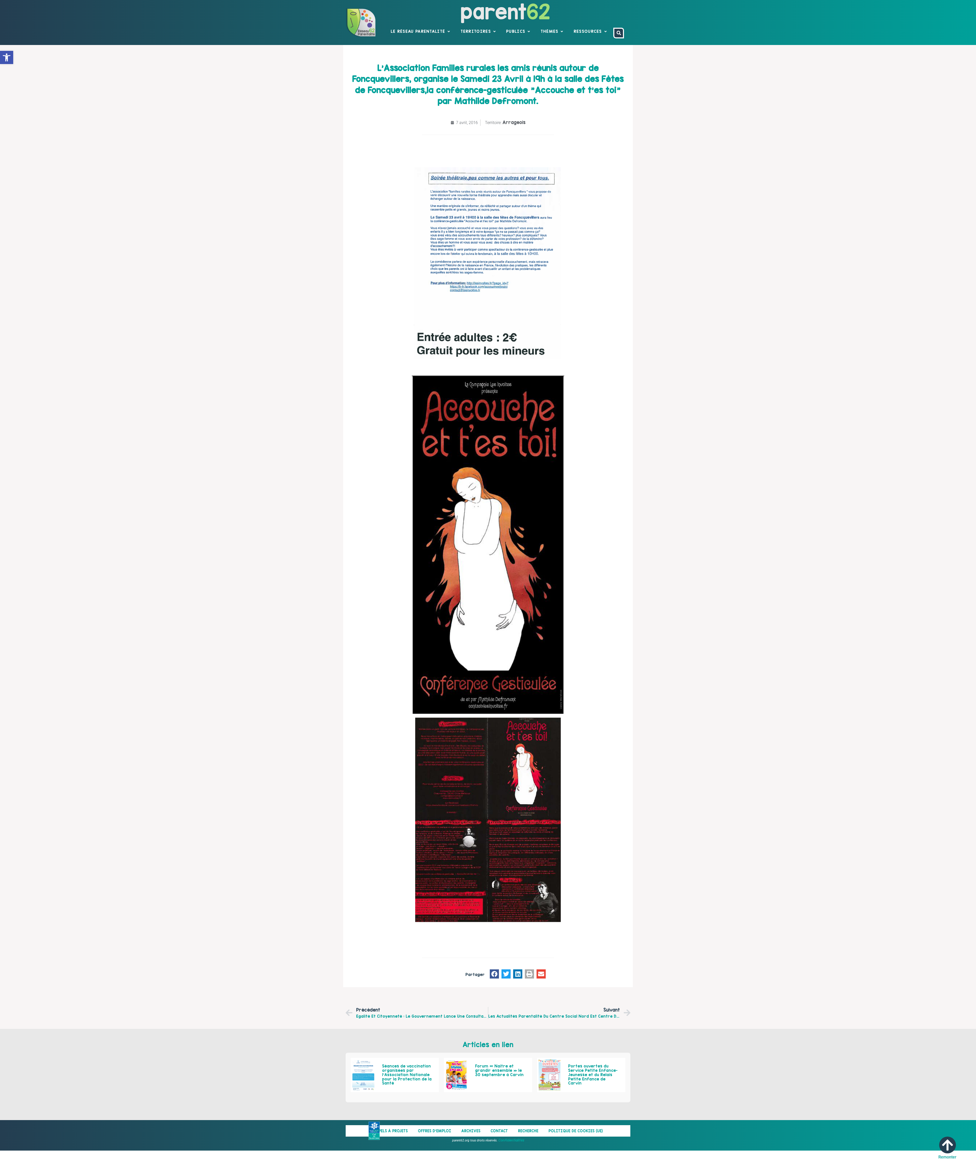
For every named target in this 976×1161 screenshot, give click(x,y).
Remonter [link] (947, 1157)
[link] (6, 57)
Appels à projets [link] (390, 1131)
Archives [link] (470, 1131)
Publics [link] (515, 31)
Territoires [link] (476, 31)
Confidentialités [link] (511, 1140)
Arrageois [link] (514, 122)
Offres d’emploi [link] (434, 1131)
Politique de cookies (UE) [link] (575, 1131)
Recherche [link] (528, 1131)
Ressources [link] (588, 31)
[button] (494, 974)
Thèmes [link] (549, 31)
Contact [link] (499, 1131)
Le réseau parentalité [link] (418, 31)
